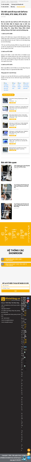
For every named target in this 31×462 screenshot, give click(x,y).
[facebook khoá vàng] (28, 298)
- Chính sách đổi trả (22, 350)
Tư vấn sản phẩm (5, 4)
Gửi (15, 291)
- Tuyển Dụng (23, 355)
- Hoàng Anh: (25, 322)
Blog (8, 1)
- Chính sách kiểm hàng (22, 402)
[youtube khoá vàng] (28, 301)
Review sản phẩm (13, 1)
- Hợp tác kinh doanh (23, 342)
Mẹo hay (13, 6)
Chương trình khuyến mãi (17, 4)
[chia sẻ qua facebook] (7, 86)
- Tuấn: (25, 312)
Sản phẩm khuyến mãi (8, 94)
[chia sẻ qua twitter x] (14, 86)
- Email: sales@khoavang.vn (7, 322)
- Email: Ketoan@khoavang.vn (7, 320)
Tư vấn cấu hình (5, 6)
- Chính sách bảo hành (22, 336)
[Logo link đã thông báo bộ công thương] (25, 346)
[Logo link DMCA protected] (25, 349)
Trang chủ (3, 1)
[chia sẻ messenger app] (19, 86)
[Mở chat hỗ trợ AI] (24, 458)
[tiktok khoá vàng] (28, 305)
